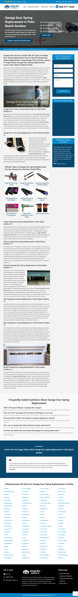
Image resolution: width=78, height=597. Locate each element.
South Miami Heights (64, 503)
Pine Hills (43, 543)
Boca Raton (8, 500)
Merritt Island (26, 552)
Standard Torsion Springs (42, 199)
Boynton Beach (8, 506)
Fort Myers (25, 491)
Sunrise (61, 514)
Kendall (25, 523)
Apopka (7, 494)
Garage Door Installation (66, 576)
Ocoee (42, 514)
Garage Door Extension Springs (26, 184)
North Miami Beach (46, 503)
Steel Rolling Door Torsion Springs (11, 214)
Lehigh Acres (26, 543)
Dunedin (7, 552)
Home (24, 7)
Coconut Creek (8, 520)
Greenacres (26, 500)
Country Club (8, 529)
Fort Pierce (25, 494)
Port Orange (62, 489)
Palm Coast (44, 529)
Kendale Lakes (26, 520)
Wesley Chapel (62, 552)
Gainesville (25, 497)
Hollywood (25, 509)
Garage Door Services (33, 7)
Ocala (42, 512)
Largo (24, 538)
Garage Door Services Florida (38, 595)
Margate (25, 546)
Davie (6, 535)
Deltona (7, 546)
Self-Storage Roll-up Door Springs (11, 199)
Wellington (61, 549)
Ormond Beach (44, 520)
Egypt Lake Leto (9, 555)
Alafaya (7, 489)
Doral (6, 549)
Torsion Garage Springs (42, 213)
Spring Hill (61, 506)
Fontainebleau (8, 558)
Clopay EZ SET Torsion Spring (11, 184)
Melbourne (25, 549)
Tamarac (61, 520)
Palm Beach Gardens (46, 526)
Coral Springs (8, 526)
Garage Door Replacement (66, 578)
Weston (61, 558)
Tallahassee (62, 517)
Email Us (8, 574)
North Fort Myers (45, 494)
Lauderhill (25, 540)
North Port (43, 506)
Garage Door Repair (64, 573)
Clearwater (7, 517)
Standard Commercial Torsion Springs (27, 199)
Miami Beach (26, 558)
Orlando (43, 517)
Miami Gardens (45, 489)
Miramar (43, 491)
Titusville (61, 538)
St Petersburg (62, 512)
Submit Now (63, 91)
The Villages (62, 535)
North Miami (44, 500)
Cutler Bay (7, 532)
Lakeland (25, 535)
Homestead (26, 512)
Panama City (44, 535)
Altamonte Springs (9, 491)
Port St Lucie (62, 491)
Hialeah (25, 506)
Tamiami (61, 523)
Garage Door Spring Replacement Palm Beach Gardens (33, 49)
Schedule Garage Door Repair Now (19, 41)
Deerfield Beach (9, 540)
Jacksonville (26, 514)
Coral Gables (8, 523)
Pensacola (43, 540)
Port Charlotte (44, 558)
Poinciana (43, 552)
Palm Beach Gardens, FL (68, 2)
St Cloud (61, 509)
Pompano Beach (45, 555)
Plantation (43, 549)
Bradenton (7, 509)
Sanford (61, 497)
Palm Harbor (44, 532)
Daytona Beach (8, 538)
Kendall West (26, 526)
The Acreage (62, 529)
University (61, 543)
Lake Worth (26, 532)
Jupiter (24, 517)
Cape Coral (7, 514)
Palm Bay (43, 523)
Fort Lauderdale (27, 489)
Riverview (61, 494)
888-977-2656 (66, 7)
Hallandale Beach (27, 503)
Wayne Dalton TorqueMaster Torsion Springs (27, 215)
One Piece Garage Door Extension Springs (42, 184)
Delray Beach (8, 543)
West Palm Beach (63, 555)
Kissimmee (26, 529)
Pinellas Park (44, 546)
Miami (24, 555)
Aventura (7, 497)
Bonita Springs (8, 503)
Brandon (7, 512)
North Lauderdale (45, 497)
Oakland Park (44, 509)
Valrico (60, 546)
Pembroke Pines (45, 538)
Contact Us (52, 7)
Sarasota (61, 500)
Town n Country (63, 540)
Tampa (60, 526)
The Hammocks (63, 532)
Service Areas (44, 7)
